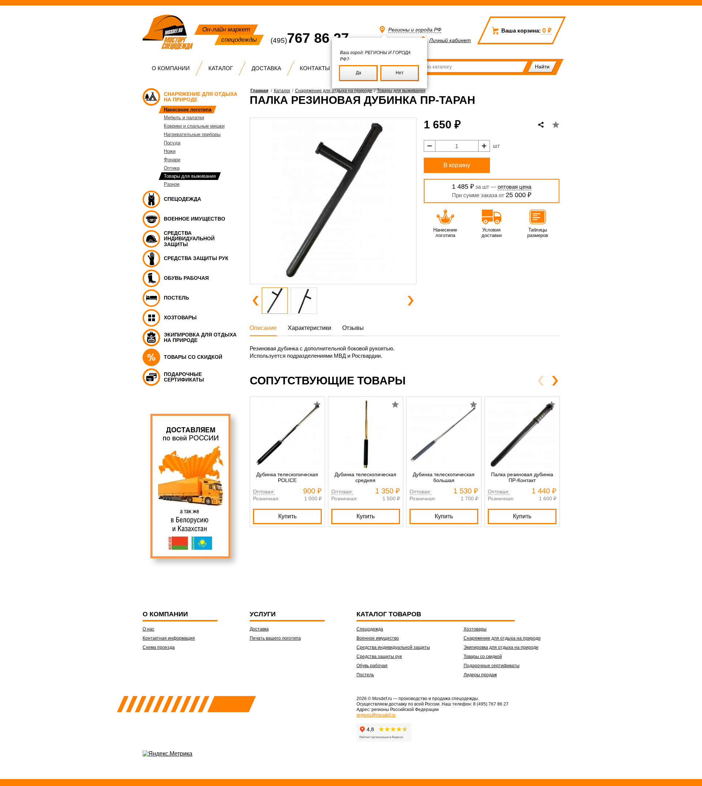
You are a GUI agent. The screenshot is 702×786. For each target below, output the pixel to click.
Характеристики (309, 328)
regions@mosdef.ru (376, 715)
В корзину (457, 165)
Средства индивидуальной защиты (393, 647)
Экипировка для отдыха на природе (501, 647)
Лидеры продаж (480, 674)
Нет (400, 72)
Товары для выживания (401, 90)
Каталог (220, 68)
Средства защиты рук (379, 656)
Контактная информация (169, 638)
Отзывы (353, 328)
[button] (255, 300)
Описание (263, 328)
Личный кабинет (450, 40)
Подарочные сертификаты (492, 665)
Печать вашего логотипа (275, 638)
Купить (287, 516)
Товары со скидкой (483, 656)
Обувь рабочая (372, 665)
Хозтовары (475, 629)
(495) (310, 40)
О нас (148, 629)
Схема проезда (159, 647)
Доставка (266, 68)
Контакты (315, 68)
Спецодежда (369, 629)
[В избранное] (555, 124)
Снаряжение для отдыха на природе (333, 90)
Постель (365, 674)
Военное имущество (377, 638)
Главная (259, 90)
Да (358, 72)
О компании (171, 68)
